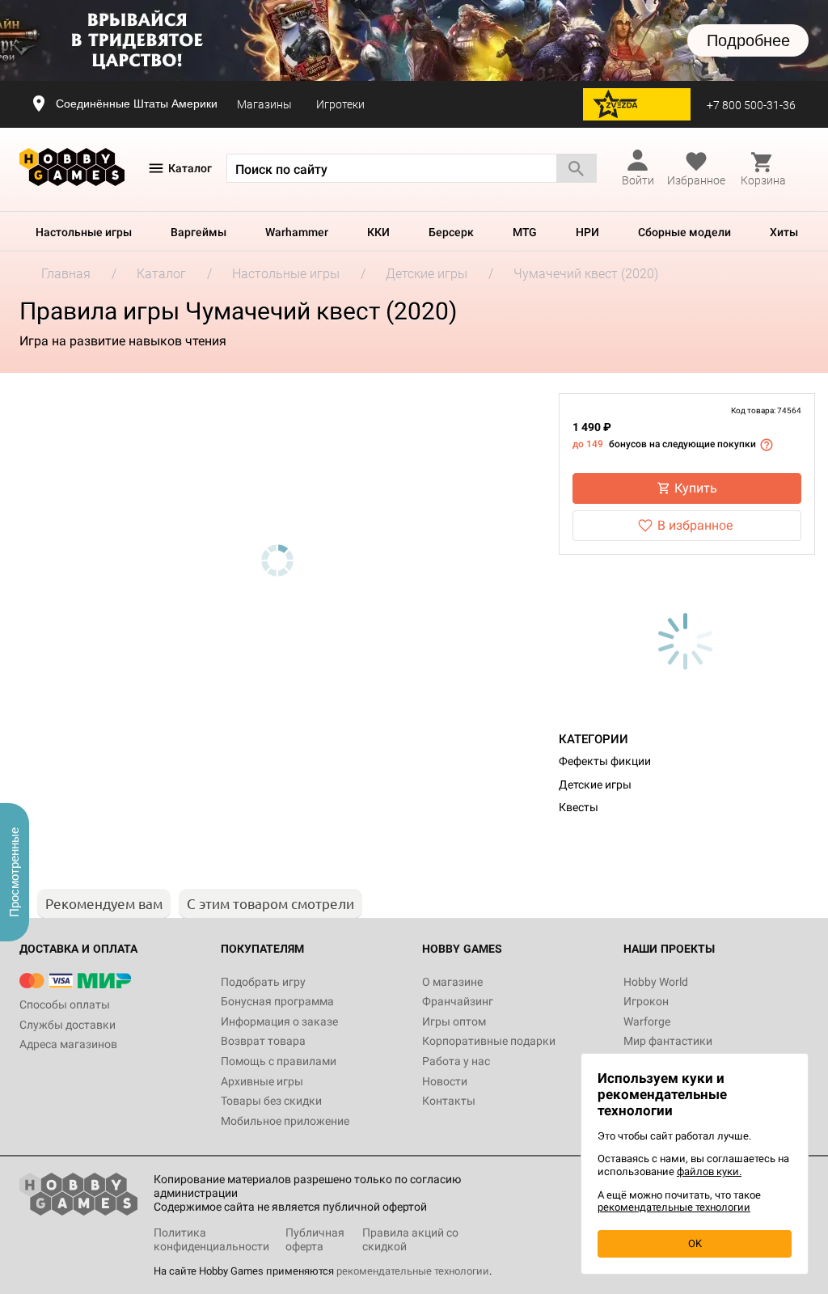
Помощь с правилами (278, 1061)
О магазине (452, 981)
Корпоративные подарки (489, 1040)
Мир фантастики (667, 1040)
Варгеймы (198, 232)
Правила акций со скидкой (410, 1239)
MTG (525, 232)
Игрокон (646, 1001)
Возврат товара (263, 1040)
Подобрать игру (263, 981)
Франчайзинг (457, 1001)
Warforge (646, 1021)
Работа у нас (456, 1061)
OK (695, 1243)
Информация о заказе (279, 1021)
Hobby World (655, 981)
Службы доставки (67, 1024)
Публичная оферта (314, 1239)
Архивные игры (262, 1081)
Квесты (578, 807)
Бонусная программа (277, 1001)
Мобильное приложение (285, 1120)
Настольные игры (84, 232)
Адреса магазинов (68, 1044)
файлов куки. (709, 1171)
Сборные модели (684, 232)
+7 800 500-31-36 (751, 105)
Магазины (264, 104)
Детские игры (595, 784)
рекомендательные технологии (412, 1271)
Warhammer (296, 232)
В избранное (695, 525)
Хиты (784, 232)
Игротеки (340, 104)
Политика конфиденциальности (211, 1239)
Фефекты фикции (605, 761)
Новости (444, 1081)
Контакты (448, 1100)
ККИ (378, 232)
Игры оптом (454, 1021)
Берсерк (451, 232)
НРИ (587, 232)
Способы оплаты (64, 1004)
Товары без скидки (271, 1100)
